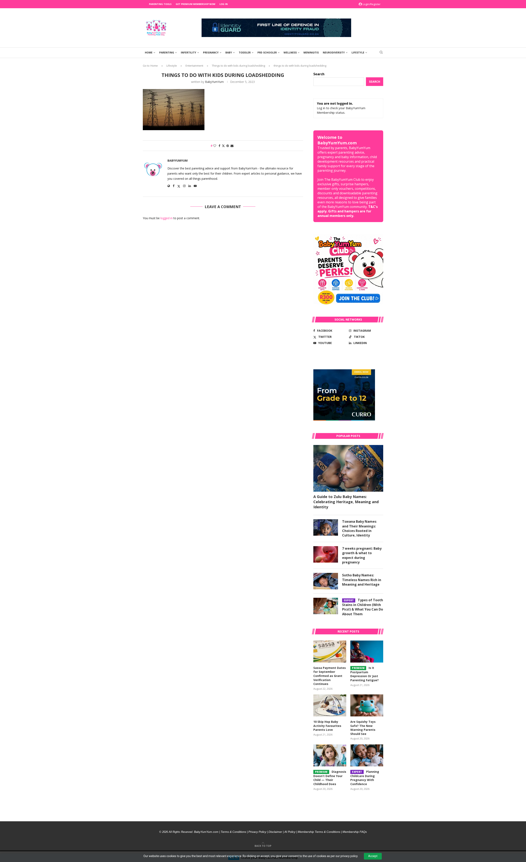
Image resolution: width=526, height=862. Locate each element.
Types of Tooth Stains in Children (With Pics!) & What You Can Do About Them (362, 607)
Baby (228, 52)
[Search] (381, 53)
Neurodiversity (334, 52)
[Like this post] (214, 146)
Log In (223, 4)
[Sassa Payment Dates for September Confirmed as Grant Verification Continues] (329, 652)
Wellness (290, 52)
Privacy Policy (257, 831)
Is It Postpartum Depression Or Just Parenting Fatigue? (364, 674)
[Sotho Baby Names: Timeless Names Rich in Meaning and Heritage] (325, 581)
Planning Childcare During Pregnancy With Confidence (364, 778)
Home (148, 52)
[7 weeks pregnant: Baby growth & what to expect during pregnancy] (325, 554)
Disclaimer (275, 831)
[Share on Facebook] (219, 146)
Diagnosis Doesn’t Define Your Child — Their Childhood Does (329, 778)
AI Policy (289, 831)
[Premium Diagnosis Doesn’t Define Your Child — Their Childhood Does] (329, 755)
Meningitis (311, 52)
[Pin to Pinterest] (227, 146)
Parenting (166, 52)
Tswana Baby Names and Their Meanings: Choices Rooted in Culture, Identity (359, 528)
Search (318, 74)
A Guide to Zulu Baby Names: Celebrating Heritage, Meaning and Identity (346, 501)
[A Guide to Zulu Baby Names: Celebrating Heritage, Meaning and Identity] (348, 468)
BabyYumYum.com (206, 831)
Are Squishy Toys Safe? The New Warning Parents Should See (363, 728)
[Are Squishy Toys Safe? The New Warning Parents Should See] (366, 705)
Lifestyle (358, 52)
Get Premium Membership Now (195, 4)
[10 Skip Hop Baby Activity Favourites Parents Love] (329, 705)
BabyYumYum (214, 82)
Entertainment (194, 65)
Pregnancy (211, 52)
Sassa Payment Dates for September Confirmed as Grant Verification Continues (329, 676)
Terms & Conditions (233, 831)
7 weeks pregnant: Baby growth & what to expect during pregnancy (362, 555)
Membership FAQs (355, 831)
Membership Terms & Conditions (319, 831)
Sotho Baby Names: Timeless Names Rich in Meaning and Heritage (361, 580)
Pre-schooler (267, 52)
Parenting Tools (160, 4)
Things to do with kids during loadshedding (238, 65)
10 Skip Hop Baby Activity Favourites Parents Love (327, 726)
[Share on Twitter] (223, 146)
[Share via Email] (232, 146)
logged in (166, 218)
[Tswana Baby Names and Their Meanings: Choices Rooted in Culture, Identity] (325, 527)
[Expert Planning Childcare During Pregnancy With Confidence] (366, 755)
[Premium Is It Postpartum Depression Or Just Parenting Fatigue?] (366, 652)
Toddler (245, 52)
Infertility (188, 52)
